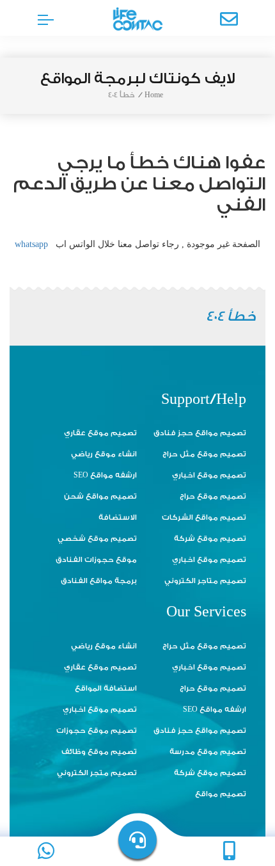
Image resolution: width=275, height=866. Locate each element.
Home (154, 95)
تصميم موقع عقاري (100, 433)
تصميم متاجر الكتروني (205, 581)
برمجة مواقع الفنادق (99, 581)
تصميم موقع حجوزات (96, 730)
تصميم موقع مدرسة (207, 752)
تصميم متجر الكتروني (97, 773)
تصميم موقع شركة (210, 538)
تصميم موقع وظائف (99, 752)
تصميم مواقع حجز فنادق (199, 433)
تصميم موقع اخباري (209, 475)
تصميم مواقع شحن (100, 496)
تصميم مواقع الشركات (204, 517)
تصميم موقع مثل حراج (204, 454)
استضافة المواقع (106, 688)
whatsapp (31, 244)
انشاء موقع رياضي (104, 454)
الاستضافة (117, 517)
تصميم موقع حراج (213, 496)
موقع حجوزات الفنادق (96, 560)
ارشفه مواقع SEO (105, 475)
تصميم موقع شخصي (97, 538)
